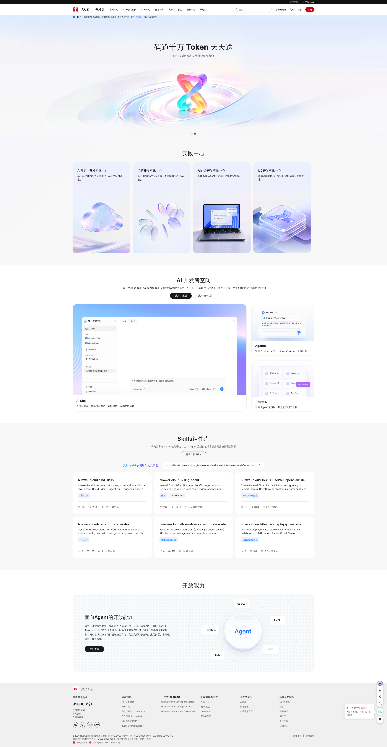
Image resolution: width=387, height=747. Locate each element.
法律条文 (297, 735)
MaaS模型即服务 (130, 721)
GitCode (284, 726)
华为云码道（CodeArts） (134, 711)
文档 (292, 9)
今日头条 (284, 721)
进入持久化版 (205, 295)
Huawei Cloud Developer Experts (177, 701)
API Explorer (128, 701)
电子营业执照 (81, 742)
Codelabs (205, 711)
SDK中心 (126, 706)
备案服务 (77, 713)
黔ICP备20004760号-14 (120, 735)
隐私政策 (310, 735)
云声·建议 (205, 706)
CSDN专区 (285, 701)
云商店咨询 (78, 717)
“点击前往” (139, 17)
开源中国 (284, 711)
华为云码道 (280, 9)
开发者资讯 (206, 716)
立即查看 (94, 649)
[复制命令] (258, 465)
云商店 (243, 701)
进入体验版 (181, 295)
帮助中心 (205, 701)
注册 (310, 9)
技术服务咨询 (79, 710)
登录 (300, 9)
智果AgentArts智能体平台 (134, 726)
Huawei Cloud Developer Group (176, 706)
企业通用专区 (246, 711)
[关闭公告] (313, 17)
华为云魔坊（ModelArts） (134, 716)
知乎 (282, 706)
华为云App (309, 2)
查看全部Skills (193, 454)
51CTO (283, 716)
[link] (101, 207)
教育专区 (244, 706)
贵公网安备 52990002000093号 (106, 742)
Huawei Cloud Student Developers (178, 711)
